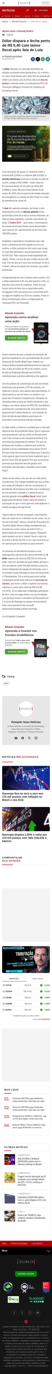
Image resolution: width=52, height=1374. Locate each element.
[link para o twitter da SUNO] (22, 1312)
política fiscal (28, 496)
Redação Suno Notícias (26, 722)
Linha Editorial (37, 1243)
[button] (41, 10)
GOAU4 (8, 991)
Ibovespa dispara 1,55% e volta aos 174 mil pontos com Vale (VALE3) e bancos (24, 838)
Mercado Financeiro (19, 22)
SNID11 (37, 16)
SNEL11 (27, 16)
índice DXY (15, 223)
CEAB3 (8, 997)
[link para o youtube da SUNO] (37, 1312)
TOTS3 (8, 985)
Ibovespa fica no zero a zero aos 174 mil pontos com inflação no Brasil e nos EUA (22, 796)
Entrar (46, 3)
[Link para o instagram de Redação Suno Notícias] (36, 738)
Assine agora (26, 1274)
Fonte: (41, 1019)
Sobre (4, 1243)
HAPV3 (8, 1010)
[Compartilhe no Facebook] (33, 59)
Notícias (5, 22)
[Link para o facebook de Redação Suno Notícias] (22, 738)
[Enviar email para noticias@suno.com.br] (16, 738)
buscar (27, 10)
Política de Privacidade (19, 1243)
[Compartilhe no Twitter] (38, 59)
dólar (10, 35)
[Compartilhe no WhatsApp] (43, 59)
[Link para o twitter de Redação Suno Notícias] (29, 738)
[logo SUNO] (24, 3)
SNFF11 (46, 16)
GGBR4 (8, 1004)
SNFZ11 (8, 16)
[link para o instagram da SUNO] (30, 1312)
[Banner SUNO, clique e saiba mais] (26, 146)
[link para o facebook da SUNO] (14, 1312)
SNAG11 (18, 16)
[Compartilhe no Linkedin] (48, 59)
